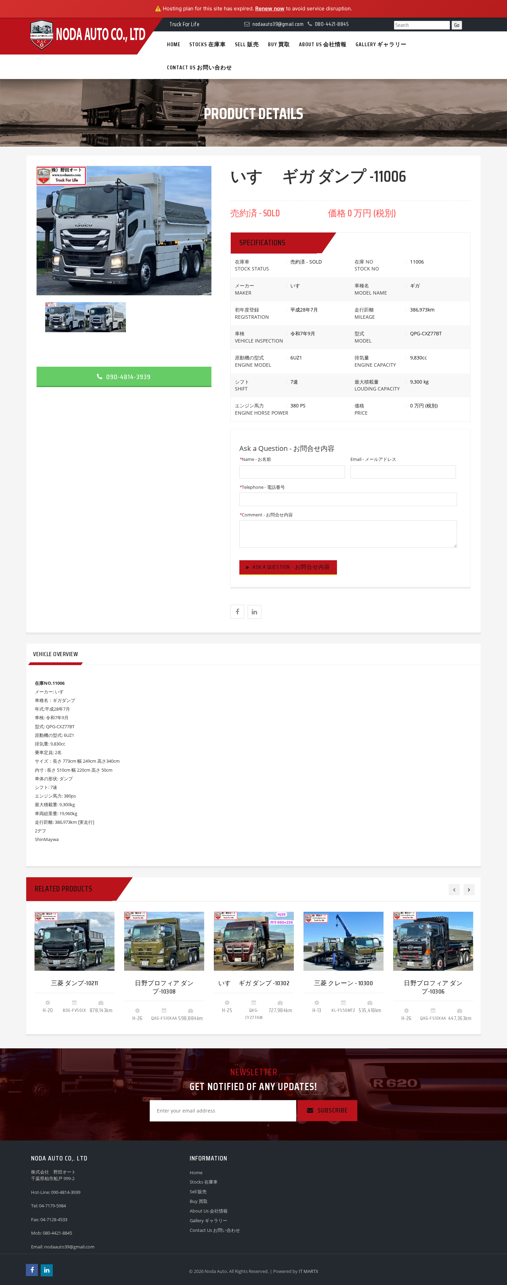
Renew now (270, 8)
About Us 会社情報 (209, 1211)
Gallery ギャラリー (208, 1220)
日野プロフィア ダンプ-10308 (164, 987)
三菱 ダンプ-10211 (74, 983)
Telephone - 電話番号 (262, 487)
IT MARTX (308, 1271)
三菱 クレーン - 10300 (343, 983)
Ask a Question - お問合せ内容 (291, 567)
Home (196, 1172)
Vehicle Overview (55, 654)
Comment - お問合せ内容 (266, 515)
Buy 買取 (199, 1201)
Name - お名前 (255, 459)
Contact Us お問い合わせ (215, 1230)
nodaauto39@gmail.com (69, 1247)
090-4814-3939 (128, 376)
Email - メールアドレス (373, 459)
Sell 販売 (198, 1191)
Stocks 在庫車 (204, 1182)
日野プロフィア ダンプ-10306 (433, 987)
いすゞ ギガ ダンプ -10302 (254, 983)
